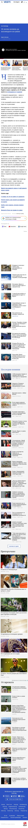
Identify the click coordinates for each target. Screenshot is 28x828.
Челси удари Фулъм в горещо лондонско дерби (18, 759)
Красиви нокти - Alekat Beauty (19, 393)
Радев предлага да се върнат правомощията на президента (19, 504)
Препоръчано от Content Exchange (19, 680)
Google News (23, 226)
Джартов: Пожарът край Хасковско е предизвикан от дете (18, 385)
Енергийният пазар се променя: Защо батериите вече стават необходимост (19, 305)
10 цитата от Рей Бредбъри (9, 569)
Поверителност (4, 817)
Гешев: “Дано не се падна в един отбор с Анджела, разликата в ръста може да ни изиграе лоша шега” (19, 739)
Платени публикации (15, 817)
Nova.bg (5, 806)
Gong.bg (16, 804)
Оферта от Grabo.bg (16, 396)
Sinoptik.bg (21, 808)
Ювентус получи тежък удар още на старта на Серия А (19, 749)
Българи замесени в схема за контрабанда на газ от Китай (19, 413)
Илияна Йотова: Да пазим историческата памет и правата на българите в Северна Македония (19, 345)
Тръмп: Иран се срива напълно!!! (19, 431)
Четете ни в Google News (15, 799)
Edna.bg (17, 810)
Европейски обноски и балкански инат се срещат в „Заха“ (13, 590)
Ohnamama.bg (13, 808)
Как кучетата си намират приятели (18, 313)
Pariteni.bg (10, 810)
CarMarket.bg (22, 806)
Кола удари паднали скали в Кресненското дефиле (19, 404)
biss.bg (13, 308)
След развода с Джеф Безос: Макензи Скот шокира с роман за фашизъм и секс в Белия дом (18, 443)
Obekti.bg (18, 213)
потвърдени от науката (14, 92)
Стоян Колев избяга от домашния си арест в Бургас (19, 295)
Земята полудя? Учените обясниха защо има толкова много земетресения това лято (19, 524)
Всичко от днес (14, 546)
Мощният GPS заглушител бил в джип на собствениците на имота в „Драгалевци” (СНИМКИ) (19, 769)
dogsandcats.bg (15, 316)
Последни (16, 2)
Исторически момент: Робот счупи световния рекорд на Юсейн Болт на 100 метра (19, 335)
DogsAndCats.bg (13, 806)
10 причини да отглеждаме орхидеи (12, 634)
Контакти (25, 817)
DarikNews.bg (23, 804)
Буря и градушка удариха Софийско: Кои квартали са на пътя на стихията (19, 463)
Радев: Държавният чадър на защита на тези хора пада (18, 473)
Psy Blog (22, 213)
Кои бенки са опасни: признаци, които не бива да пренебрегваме (19, 729)
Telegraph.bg (24, 810)
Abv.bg (3, 804)
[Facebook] (14, 819)
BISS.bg (6, 808)
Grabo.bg (3, 810)
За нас (5, 815)
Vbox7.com (9, 804)
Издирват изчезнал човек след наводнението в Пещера (18, 267)
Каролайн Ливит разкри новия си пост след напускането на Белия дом (18, 356)
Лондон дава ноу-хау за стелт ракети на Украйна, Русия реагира (19, 276)
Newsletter (13, 226)
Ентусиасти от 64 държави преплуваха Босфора (18, 719)
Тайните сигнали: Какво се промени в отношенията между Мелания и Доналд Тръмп (18, 494)
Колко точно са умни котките (18, 696)
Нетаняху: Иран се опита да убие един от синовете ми (19, 285)
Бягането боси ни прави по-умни (11, 210)
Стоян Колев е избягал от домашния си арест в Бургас (19, 779)
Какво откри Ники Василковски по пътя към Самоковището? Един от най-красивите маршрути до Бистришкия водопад (19, 709)
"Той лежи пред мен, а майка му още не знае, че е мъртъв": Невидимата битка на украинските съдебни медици (19, 536)
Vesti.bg (7, 2)
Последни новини (10, 369)
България (14, 387)
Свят (13, 378)
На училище (4, 26)
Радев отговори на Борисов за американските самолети (17, 453)
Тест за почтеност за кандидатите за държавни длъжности (19, 514)
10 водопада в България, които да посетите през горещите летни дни (14, 613)
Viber (5, 226)
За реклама (12, 815)
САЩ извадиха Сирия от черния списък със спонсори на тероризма (19, 375)
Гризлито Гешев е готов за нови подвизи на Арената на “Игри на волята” (19, 423)
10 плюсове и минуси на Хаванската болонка (19, 687)
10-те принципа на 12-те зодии (10, 654)
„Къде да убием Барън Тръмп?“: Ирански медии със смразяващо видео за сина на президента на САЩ (19, 483)
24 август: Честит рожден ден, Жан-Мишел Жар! (14, 674)
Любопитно (14, 427)
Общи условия (20, 815)
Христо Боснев (4, 37)
